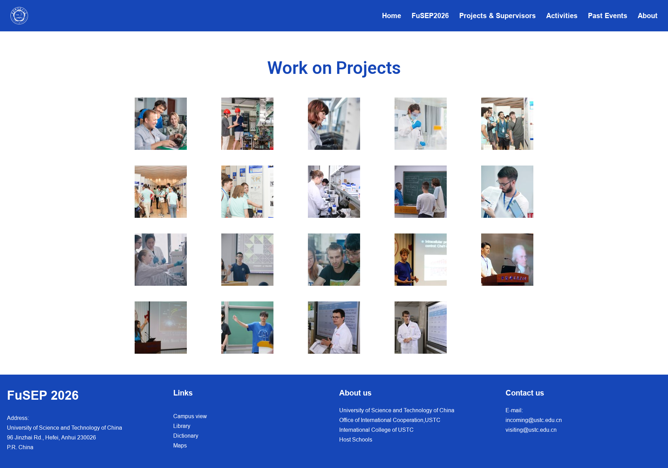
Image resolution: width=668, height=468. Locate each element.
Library (181, 426)
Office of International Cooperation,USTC (389, 420)
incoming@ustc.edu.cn (534, 420)
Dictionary (185, 435)
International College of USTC (376, 430)
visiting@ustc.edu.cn (531, 430)
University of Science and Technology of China (396, 410)
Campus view (190, 416)
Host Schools (355, 439)
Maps (180, 445)
